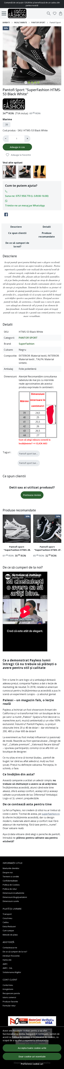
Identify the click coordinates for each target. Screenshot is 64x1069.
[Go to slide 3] (32, 82)
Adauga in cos (17, 147)
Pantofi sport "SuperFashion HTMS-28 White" (17, 548)
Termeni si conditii (11, 876)
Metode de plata (10, 934)
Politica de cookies (21, 1037)
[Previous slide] (7, 537)
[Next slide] (56, 537)
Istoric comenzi (9, 997)
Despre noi (8, 872)
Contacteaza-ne (10, 947)
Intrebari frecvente (11, 955)
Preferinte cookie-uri (32, 1063)
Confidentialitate (10, 880)
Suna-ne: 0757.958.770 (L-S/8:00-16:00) (27, 196)
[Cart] (60, 13)
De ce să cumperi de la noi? (17, 244)
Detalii (47, 226)
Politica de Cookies (11, 884)
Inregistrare (8, 989)
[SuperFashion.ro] (18, 13)
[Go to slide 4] (35, 82)
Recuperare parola (11, 993)
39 (6, 124)
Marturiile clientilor (11, 868)
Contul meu (8, 985)
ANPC (5, 964)
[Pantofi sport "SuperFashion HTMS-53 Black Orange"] (39, 171)
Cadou (6, 922)
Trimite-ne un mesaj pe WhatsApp (25, 205)
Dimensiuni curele (11, 901)
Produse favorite (10, 1001)
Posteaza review (32, 494)
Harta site (7, 959)
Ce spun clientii (17, 233)
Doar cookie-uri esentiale (32, 1056)
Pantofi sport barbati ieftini (32, 463)
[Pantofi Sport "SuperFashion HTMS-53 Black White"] (9, 171)
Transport (7, 914)
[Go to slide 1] (25, 82)
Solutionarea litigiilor (12, 972)
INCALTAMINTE (20, 22)
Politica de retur (10, 889)
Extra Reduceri (9, 926)
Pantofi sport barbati (29, 453)
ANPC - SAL (7, 968)
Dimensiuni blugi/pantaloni (15, 897)
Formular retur (9, 1005)
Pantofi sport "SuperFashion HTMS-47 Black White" (47, 548)
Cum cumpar (8, 930)
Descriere (16, 226)
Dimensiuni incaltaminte (13, 893)
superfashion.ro (51, 813)
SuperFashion (26, 343)
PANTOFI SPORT (38, 22)
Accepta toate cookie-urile (32, 1047)
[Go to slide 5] (38, 82)
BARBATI (6, 22)
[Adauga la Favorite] (26, 538)
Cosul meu (7, 918)
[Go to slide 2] (29, 82)
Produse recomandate (47, 234)
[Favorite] (54, 13)
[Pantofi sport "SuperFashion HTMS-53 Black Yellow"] (24, 171)
